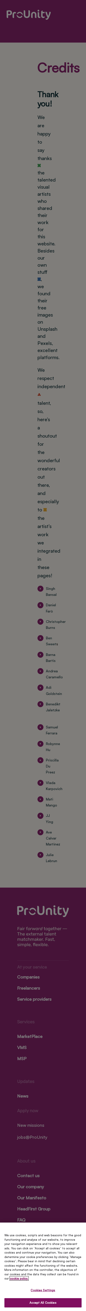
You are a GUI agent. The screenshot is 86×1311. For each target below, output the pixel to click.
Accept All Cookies (43, 1302)
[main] (43, 1267)
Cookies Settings (43, 1290)
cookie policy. (19, 1278)
